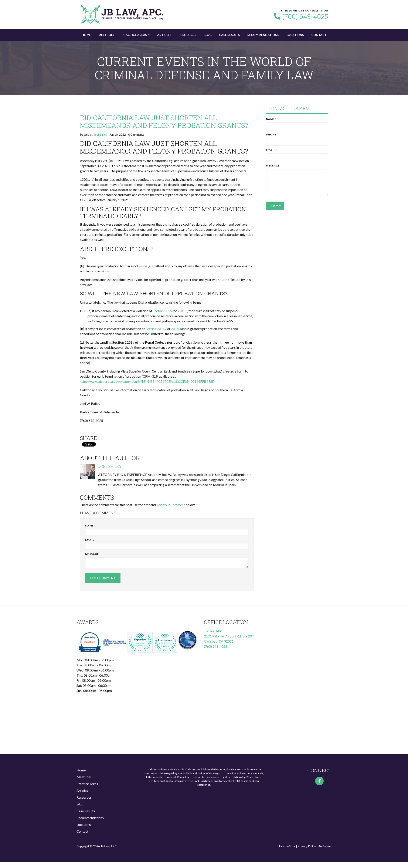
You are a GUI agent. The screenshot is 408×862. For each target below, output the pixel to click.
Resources (187, 35)
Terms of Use (287, 846)
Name (89, 525)
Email (89, 539)
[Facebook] (319, 781)
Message (92, 554)
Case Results (229, 35)
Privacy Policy (307, 846)
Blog (208, 35)
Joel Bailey (100, 134)
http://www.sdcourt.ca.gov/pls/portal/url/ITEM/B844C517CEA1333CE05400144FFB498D (147, 381)
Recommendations (263, 35)
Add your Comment (170, 505)
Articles (164, 35)
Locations (295, 35)
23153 (182, 311)
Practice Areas (134, 35)
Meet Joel (106, 35)
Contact (319, 35)
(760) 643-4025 (305, 16)
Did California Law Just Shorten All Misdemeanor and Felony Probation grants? (164, 121)
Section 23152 (163, 311)
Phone (272, 134)
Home (86, 35)
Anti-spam (325, 846)
